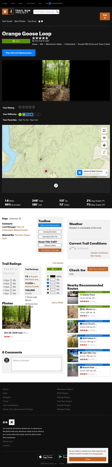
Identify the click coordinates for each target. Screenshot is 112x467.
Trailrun (31, 3)
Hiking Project (63, 397)
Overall (28, 293)
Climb (4, 3)
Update (99, 252)
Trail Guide (7, 21)
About (5, 389)
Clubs (5, 401)
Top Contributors (10, 405)
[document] (87, 455)
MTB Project (62, 393)
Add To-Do (23, 120)
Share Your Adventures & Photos (18, 409)
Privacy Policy (98, 454)
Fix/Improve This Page (50, 250)
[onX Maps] (8, 424)
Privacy (68, 463)
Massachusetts (32, 286)
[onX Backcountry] (54, 3)
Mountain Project (65, 389)
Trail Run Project (64, 401)
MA (41, 44)
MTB (13, 3)
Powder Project (64, 405)
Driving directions (50, 232)
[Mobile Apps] (41, 21)
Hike (21, 3)
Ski (40, 3)
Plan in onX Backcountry (49, 225)
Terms (62, 463)
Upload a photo (50, 245)
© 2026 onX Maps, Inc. (49, 463)
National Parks (63, 409)
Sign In (105, 16)
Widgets (7, 397)
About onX (8, 441)
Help (5, 393)
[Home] (17, 12)
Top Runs (32, 21)
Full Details (58, 263)
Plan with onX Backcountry (19, 53)
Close (87, 459)
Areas (34, 44)
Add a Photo (57, 302)
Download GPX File (49, 237)
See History (96, 255)
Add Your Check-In (97, 269)
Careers (6, 445)
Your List (34, 120)
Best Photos (19, 21)
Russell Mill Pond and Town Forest (94, 44)
